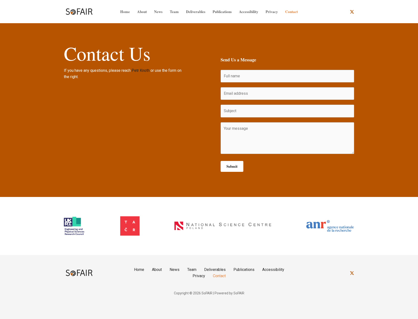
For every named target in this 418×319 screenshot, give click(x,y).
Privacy (272, 11)
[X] (352, 12)
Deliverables (195, 11)
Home (125, 11)
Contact (291, 11)
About (142, 11)
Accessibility (248, 11)
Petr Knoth (140, 70)
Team (174, 11)
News (158, 11)
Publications (222, 11)
